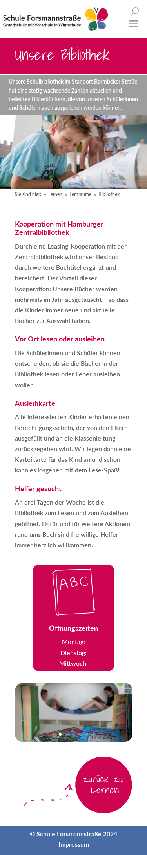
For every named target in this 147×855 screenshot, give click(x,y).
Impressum (73, 844)
